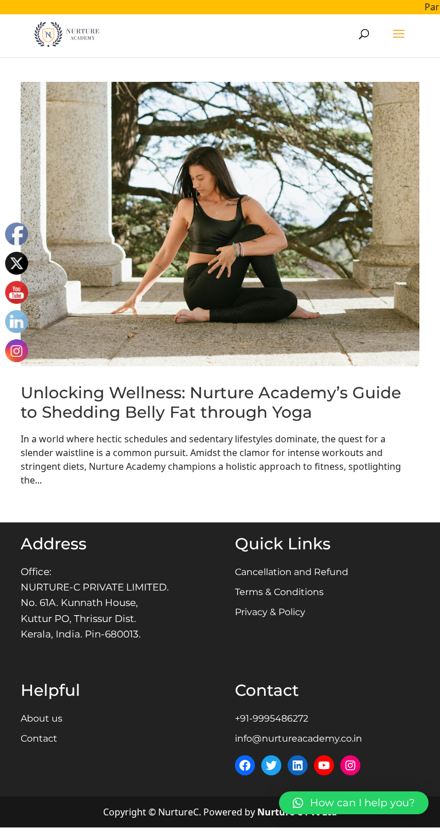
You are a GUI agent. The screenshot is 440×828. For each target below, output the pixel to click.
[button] (354, 802)
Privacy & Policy (270, 612)
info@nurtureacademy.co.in (298, 738)
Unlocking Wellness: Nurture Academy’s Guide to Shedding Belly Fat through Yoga (211, 402)
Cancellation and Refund (291, 571)
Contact (39, 738)
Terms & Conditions (279, 592)
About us (41, 718)
